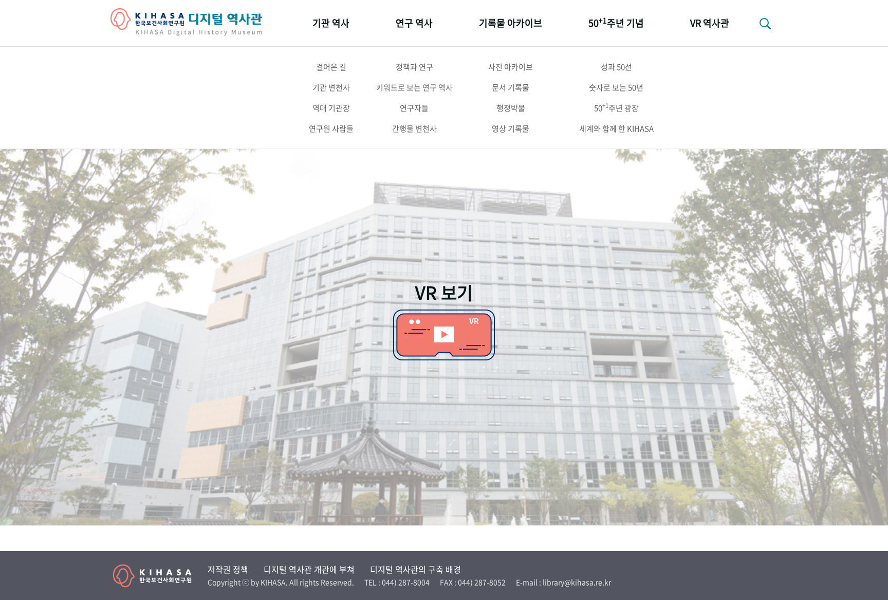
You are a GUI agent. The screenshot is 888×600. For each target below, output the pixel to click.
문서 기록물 (510, 87)
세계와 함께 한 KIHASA (616, 128)
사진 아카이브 (510, 66)
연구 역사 (414, 23)
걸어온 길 (331, 66)
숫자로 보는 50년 (616, 87)
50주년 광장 (616, 107)
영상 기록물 (510, 128)
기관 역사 (330, 23)
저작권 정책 (228, 569)
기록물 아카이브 (510, 23)
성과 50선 (616, 66)
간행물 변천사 (414, 128)
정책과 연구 (414, 66)
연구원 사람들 (331, 128)
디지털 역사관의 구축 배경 (415, 569)
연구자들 (414, 108)
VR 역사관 (709, 23)
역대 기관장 (331, 108)
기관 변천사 (331, 87)
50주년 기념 (616, 22)
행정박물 (510, 108)
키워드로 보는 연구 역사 (414, 87)
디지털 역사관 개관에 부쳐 (309, 569)
